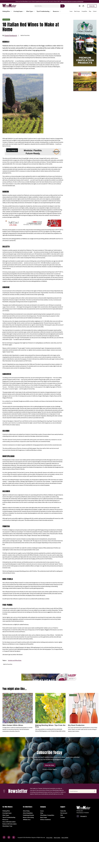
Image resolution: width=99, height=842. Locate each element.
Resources (56, 11)
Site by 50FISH (64, 837)
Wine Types (29, 11)
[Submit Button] (62, 6)
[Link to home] (11, 6)
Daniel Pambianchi (11, 35)
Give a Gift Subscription (9, 821)
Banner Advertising (28, 817)
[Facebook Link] (4, 838)
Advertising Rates (28, 813)
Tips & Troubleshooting (43, 11)
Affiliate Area (26, 819)
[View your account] (79, 6)
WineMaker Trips (7, 826)
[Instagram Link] (8, 838)
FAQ (61, 815)
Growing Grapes (18, 11)
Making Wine (6, 11)
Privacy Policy (49, 837)
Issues (71, 11)
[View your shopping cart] (83, 6)
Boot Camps (77, 11)
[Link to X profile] (13, 838)
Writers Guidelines (45, 819)
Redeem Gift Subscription (9, 824)
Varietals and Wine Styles (14, 660)
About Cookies (57, 837)
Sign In (55, 769)
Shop (90, 11)
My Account (63, 813)
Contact (95, 11)
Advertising (26, 811)
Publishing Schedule (28, 815)
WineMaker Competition (47, 815)
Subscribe (92, 6)
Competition (84, 11)
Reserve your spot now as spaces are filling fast (72, 1)
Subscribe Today (49, 765)
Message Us (83, 816)
